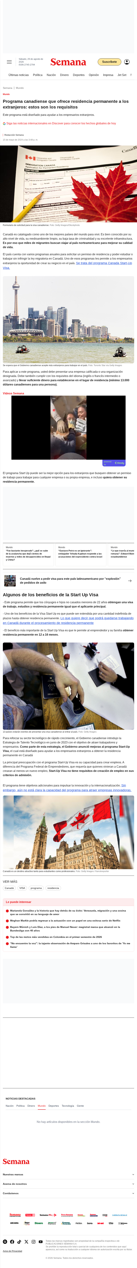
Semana (7, 87)
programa (36, 888)
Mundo (20, 87)
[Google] (5, 1242)
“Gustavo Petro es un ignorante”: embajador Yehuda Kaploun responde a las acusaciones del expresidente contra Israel (80, 554)
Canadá (9, 888)
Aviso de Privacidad (16, 1251)
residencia (53, 888)
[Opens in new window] (12, 1242)
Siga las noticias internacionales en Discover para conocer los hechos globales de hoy (61, 123)
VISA (22, 888)
